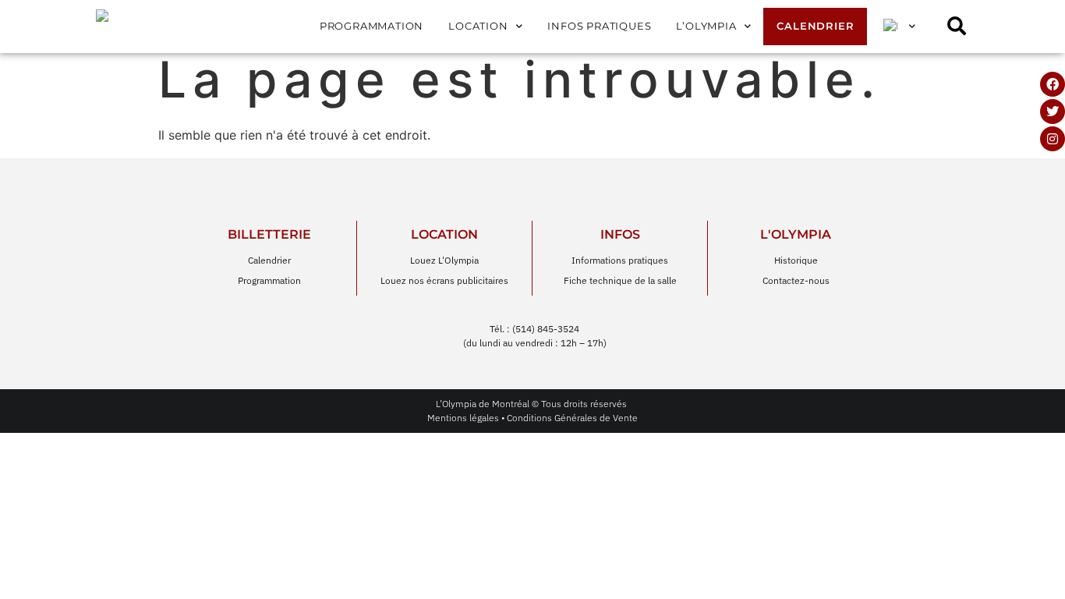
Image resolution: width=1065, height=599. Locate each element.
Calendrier (815, 26)
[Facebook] (1052, 84)
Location (478, 26)
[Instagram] (1052, 138)
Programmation (371, 26)
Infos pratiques (599, 26)
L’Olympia (706, 26)
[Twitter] (1052, 111)
